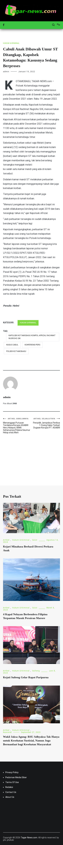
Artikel (6, 540)
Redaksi (9, 787)
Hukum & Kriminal (11, 43)
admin (6, 72)
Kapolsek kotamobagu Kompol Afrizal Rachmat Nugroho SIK (32, 336)
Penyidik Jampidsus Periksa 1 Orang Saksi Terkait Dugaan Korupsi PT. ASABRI (46, 423)
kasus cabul (12, 345)
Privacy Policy (12, 772)
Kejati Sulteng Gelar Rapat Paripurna (25, 677)
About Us (9, 797)
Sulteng (36, 671)
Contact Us (10, 792)
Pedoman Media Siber (16, 777)
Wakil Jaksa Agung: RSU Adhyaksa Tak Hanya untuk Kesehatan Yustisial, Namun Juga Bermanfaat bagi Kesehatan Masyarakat (31, 740)
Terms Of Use (12, 782)
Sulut (34, 540)
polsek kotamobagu (16, 351)
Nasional (7, 732)
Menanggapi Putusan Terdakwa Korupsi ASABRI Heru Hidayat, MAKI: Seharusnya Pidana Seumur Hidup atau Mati (16, 426)
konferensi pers (32, 345)
